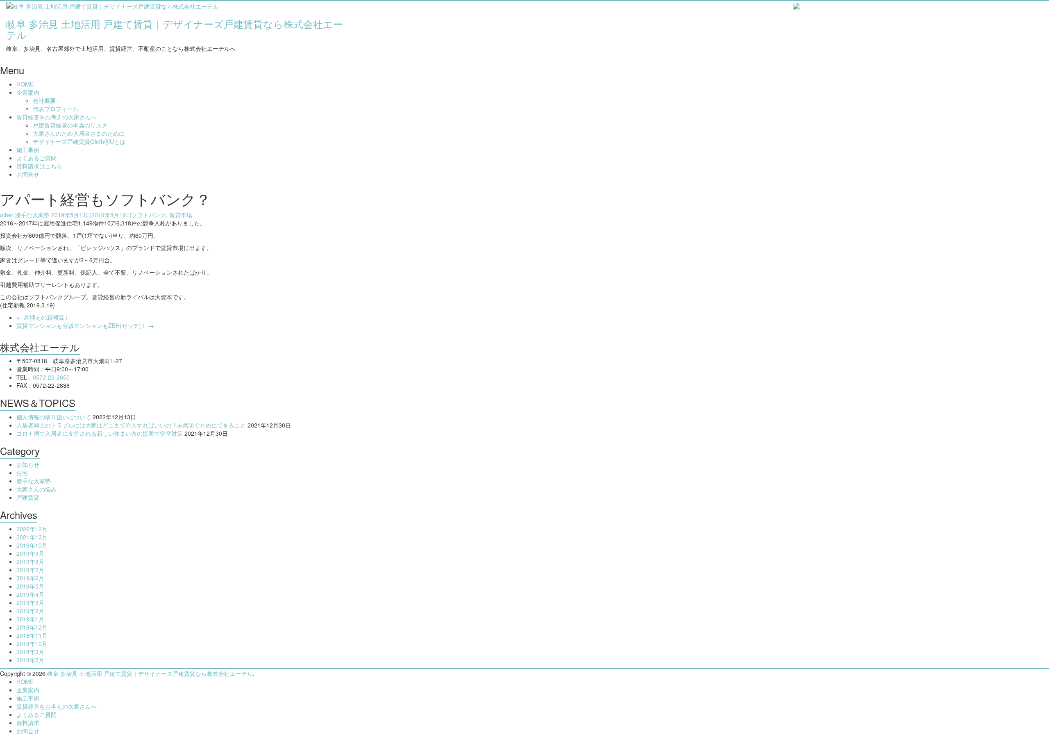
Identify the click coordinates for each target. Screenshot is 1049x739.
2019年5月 (30, 586)
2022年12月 (32, 529)
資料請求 (27, 723)
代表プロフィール (56, 109)
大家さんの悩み (36, 489)
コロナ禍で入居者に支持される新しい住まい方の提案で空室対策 (99, 433)
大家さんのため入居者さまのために (79, 133)
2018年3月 (30, 652)
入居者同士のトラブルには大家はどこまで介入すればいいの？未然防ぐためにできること (131, 425)
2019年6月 (30, 578)
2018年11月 (32, 635)
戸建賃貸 (27, 497)
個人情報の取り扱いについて (53, 417)
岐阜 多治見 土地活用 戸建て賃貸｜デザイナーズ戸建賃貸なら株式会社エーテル (174, 28)
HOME (25, 84)
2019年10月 (32, 545)
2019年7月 (30, 570)
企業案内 (27, 92)
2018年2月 (30, 660)
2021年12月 (32, 537)
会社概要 (44, 100)
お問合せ (27, 174)
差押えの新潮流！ (43, 317)
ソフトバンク (149, 215)
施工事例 (27, 150)
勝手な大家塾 (32, 215)
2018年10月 (32, 643)
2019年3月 (30, 602)
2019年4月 (30, 594)
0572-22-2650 (51, 377)
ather (7, 215)
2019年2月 (30, 611)
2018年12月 (32, 627)
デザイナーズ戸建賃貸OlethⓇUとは (79, 141)
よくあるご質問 (36, 158)
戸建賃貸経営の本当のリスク (70, 125)
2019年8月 (30, 561)
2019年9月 (30, 553)
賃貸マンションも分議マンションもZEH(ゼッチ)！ (85, 325)
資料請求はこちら (39, 166)
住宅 (22, 472)
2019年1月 (30, 619)
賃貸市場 (180, 215)
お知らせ (27, 464)
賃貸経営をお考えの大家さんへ (56, 117)
